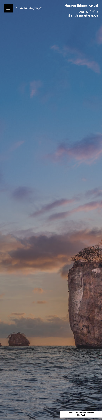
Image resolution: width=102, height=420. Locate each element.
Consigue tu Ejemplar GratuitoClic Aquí (81, 414)
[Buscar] (16, 8)
